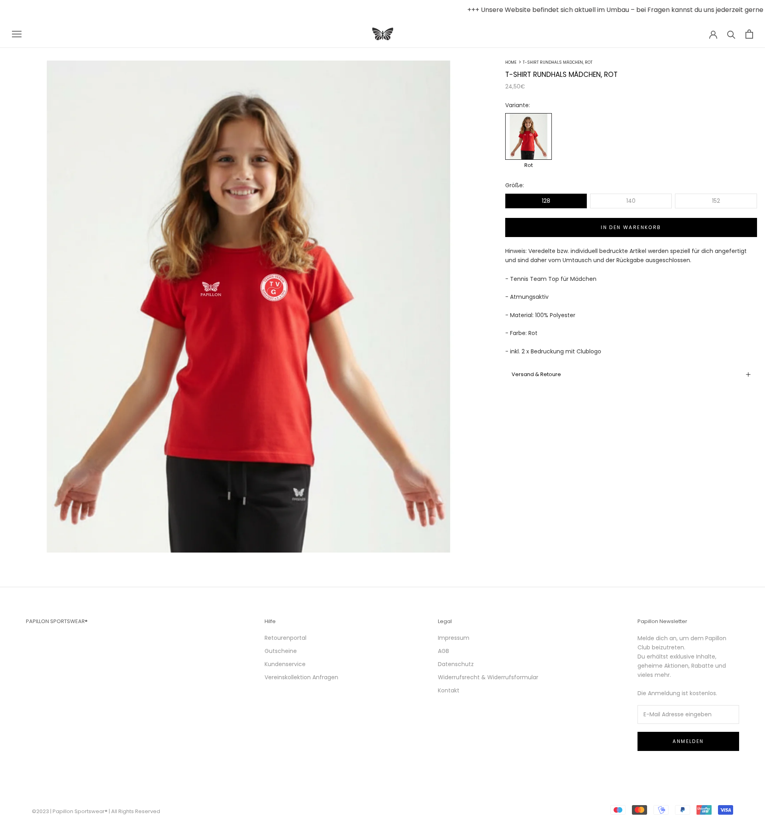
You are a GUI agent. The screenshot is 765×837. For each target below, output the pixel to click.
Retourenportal (285, 638)
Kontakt (448, 690)
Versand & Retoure (536, 374)
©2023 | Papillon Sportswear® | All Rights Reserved (96, 811)
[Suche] (731, 34)
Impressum (453, 638)
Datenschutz (456, 664)
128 (546, 201)
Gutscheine (281, 651)
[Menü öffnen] (17, 34)
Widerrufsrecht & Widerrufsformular (488, 677)
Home (510, 62)
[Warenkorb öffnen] (749, 34)
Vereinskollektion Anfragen (301, 677)
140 (631, 201)
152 (716, 201)
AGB (443, 651)
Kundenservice (285, 664)
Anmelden (688, 741)
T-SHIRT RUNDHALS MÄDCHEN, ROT (557, 62)
